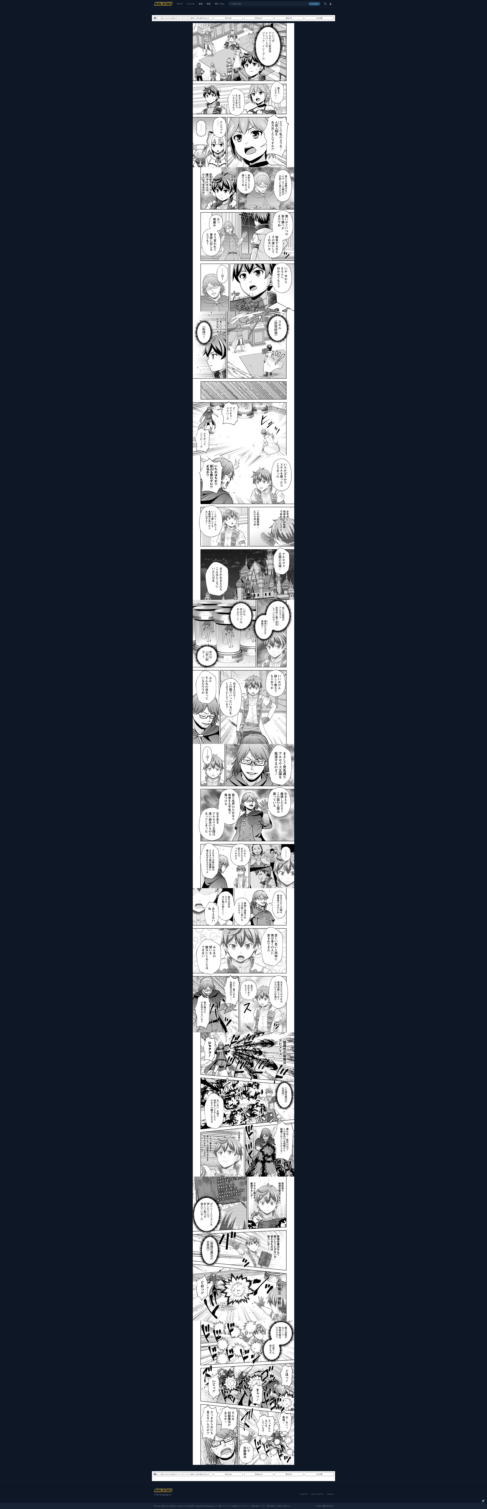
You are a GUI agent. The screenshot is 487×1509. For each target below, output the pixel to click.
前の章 (289, 18)
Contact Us (303, 1494)
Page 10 (259, 18)
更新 (209, 4)
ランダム (220, 4)
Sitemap (330, 1494)
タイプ (180, 4)
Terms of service (317, 1494)
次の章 (318, 18)
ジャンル (190, 4)
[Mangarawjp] (163, 4)
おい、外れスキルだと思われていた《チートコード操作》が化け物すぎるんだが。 (184, 18)
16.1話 (229, 18)
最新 (201, 4)
